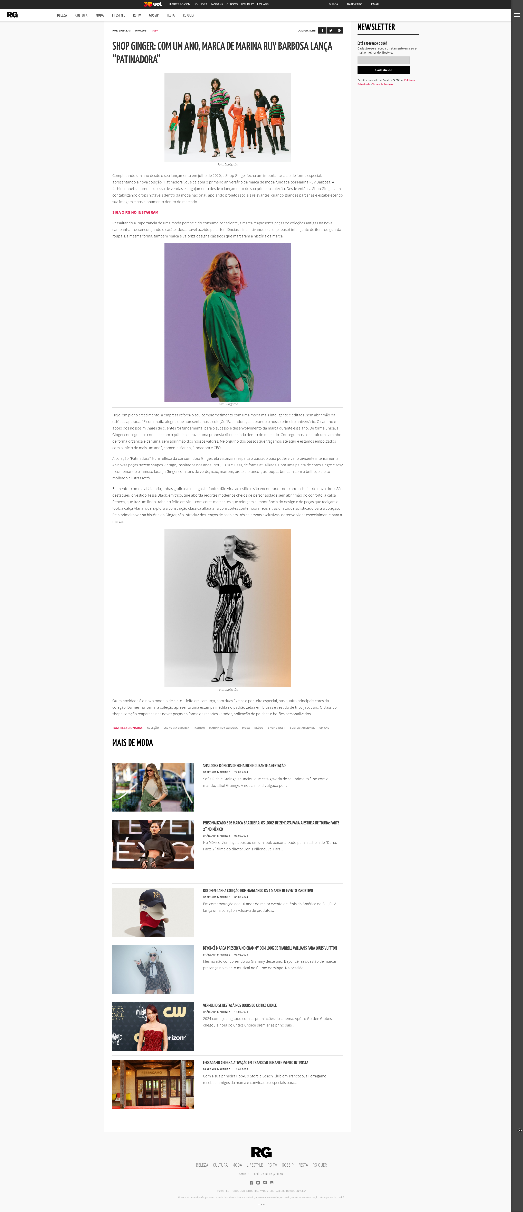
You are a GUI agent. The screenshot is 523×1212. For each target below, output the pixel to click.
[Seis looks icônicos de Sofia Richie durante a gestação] (153, 810)
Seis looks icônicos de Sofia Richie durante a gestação (244, 765)
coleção (153, 728)
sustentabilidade (302, 728)
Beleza (62, 15)
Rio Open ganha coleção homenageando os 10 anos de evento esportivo (258, 890)
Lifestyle (118, 15)
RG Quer (188, 15)
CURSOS (232, 4)
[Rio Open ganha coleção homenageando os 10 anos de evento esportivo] (153, 935)
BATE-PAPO (354, 4)
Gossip (154, 15)
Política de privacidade (269, 1174)
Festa (171, 15)
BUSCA (333, 4)
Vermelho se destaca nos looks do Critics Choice (240, 1005)
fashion (199, 728)
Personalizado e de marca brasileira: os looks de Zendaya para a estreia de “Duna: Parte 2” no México (271, 826)
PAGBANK (216, 4)
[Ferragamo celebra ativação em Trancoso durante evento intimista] (153, 1107)
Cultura (81, 15)
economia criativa (176, 728)
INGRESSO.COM (179, 4)
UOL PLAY (247, 4)
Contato (244, 1174)
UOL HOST (200, 4)
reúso (258, 728)
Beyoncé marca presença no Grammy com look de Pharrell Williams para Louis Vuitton (270, 948)
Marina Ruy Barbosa (223, 728)
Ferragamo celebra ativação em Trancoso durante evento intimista (255, 1062)
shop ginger (276, 728)
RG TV (137, 15)
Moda (100, 15)
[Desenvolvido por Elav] (261, 1206)
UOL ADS (263, 4)
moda (246, 728)
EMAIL (375, 4)
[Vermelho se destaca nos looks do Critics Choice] (153, 1050)
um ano (324, 728)
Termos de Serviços (382, 84)
